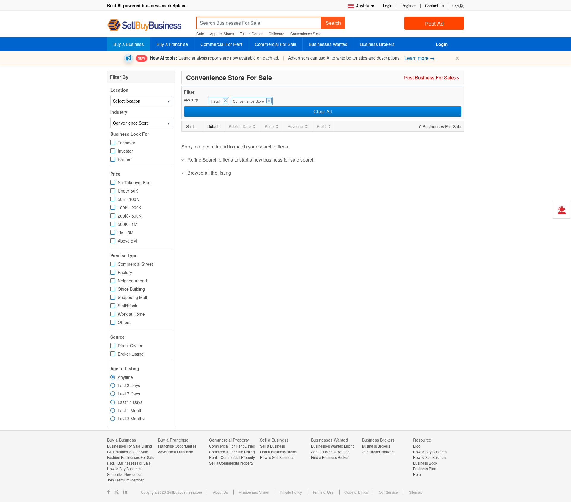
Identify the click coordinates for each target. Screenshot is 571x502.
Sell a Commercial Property (231, 462)
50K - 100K (128, 199)
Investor (125, 151)
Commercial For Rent (221, 44)
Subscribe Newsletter (124, 474)
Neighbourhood (132, 281)
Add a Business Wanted (330, 451)
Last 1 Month (130, 410)
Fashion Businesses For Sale (130, 457)
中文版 (458, 5)
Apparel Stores (222, 33)
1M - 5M (126, 232)
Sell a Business (272, 445)
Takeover (126, 143)
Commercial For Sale (275, 44)
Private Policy (291, 492)
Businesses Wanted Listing (333, 445)
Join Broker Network (378, 451)
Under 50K (128, 191)
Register (408, 5)
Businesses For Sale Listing (129, 445)
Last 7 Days (129, 394)
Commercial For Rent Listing (232, 445)
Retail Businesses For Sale (129, 462)
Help (417, 474)
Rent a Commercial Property (232, 457)
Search (333, 22)
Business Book (425, 462)
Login (387, 5)
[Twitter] (117, 491)
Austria (362, 6)
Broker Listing (131, 354)
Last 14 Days (130, 402)
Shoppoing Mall (132, 297)
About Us (220, 492)
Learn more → (419, 57)
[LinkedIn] (125, 491)
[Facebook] (109, 491)
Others (124, 322)
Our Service (388, 492)
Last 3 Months (131, 419)
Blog (417, 445)
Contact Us (434, 5)
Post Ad (434, 23)
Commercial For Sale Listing (232, 451)
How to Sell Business (277, 457)
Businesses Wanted (328, 44)
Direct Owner (130, 345)
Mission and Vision (254, 492)
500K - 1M (127, 224)
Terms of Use (323, 492)
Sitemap (415, 492)
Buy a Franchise (172, 44)
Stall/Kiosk (127, 306)
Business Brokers (377, 44)
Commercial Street (135, 264)
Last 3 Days (129, 385)
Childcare (276, 33)
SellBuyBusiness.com (148, 25)
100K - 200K (129, 207)
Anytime (125, 377)
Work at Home (131, 314)
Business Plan (424, 468)
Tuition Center (251, 33)
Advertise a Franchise (175, 451)
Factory (125, 272)
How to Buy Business (124, 468)
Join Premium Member (125, 479)
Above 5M (127, 241)
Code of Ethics (356, 492)
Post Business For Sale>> (431, 77)
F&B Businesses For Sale (127, 451)
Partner (125, 159)
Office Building (131, 289)
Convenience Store (305, 33)
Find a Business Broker (278, 451)
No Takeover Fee (134, 182)
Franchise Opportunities (177, 445)
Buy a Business (128, 44)
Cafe (200, 33)
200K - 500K (129, 216)
